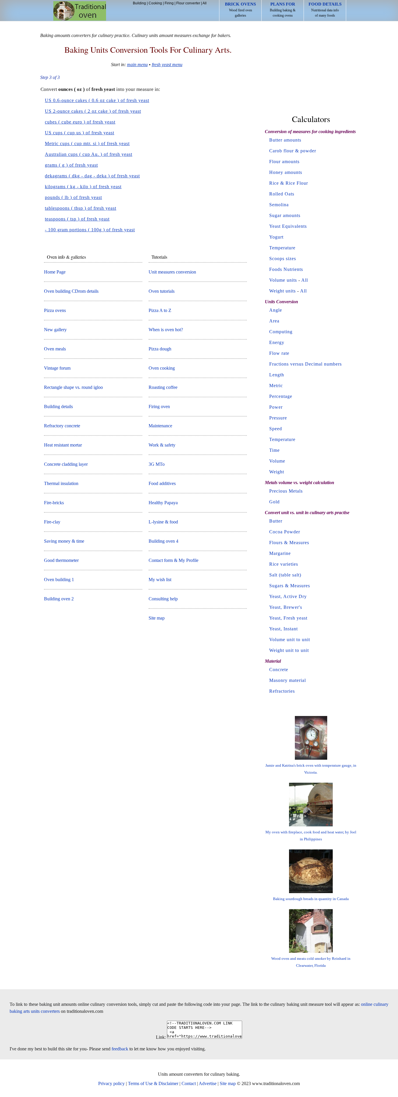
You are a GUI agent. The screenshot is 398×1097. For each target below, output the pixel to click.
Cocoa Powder (284, 531)
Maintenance (160, 425)
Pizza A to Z (160, 310)
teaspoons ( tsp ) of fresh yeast (77, 218)
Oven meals (55, 348)
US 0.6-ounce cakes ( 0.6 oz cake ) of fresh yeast (97, 100)
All (204, 3)
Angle (275, 310)
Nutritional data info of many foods (325, 9)
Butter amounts (285, 139)
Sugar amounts (284, 215)
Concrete (278, 669)
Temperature (282, 247)
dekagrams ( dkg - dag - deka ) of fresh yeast (92, 175)
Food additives (162, 483)
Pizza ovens (55, 310)
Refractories (282, 691)
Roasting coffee (163, 387)
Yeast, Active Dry (288, 596)
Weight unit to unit (289, 650)
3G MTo (157, 464)
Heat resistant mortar (63, 444)
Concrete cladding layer (66, 464)
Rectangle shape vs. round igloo (73, 387)
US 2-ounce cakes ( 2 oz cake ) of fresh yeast (93, 111)
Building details (58, 406)
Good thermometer (61, 560)
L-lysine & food (163, 521)
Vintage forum (57, 368)
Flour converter (188, 3)
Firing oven (159, 406)
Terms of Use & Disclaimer (153, 1083)
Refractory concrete (62, 425)
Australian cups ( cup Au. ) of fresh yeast (88, 154)
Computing (281, 331)
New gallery (55, 329)
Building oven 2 (59, 598)
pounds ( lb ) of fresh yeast (73, 197)
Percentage (280, 396)
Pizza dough (160, 348)
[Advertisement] (311, 69)
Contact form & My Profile (173, 560)
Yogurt (276, 236)
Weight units (282, 290)
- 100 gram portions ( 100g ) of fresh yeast (90, 229)
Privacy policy (111, 1083)
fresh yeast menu (167, 64)
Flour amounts (284, 161)
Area (274, 320)
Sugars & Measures (289, 585)
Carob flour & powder (292, 150)
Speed (275, 428)
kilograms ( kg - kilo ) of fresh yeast (83, 186)
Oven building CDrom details (71, 291)
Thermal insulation (61, 483)
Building (139, 3)
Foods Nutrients (286, 269)
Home (79, 11)
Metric (276, 385)
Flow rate (279, 353)
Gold (274, 501)
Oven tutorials (162, 291)
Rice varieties (283, 564)
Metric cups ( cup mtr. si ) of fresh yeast (87, 143)
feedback (120, 1048)
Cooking (155, 3)
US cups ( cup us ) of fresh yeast (79, 132)
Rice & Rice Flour (288, 183)
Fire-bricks (54, 502)
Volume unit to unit (289, 639)
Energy (276, 342)
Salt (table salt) (285, 574)
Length (276, 374)
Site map (157, 617)
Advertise (207, 1083)
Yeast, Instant (283, 628)
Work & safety (162, 444)
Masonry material (287, 680)
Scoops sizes (282, 258)
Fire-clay (52, 521)
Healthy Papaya (163, 502)
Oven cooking (162, 368)
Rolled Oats (281, 193)
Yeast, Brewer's (285, 607)
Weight (276, 471)
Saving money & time (64, 541)
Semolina (279, 204)
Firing (169, 3)
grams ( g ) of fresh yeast (71, 165)
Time (274, 450)
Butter (275, 520)
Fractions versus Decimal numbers (305, 363)
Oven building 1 (59, 579)
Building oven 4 (163, 541)
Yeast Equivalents (288, 226)
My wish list (160, 579)
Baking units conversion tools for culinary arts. (148, 49)
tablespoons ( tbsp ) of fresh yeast (80, 208)
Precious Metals (286, 490)
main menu (137, 64)
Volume (277, 460)
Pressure (278, 417)
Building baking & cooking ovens (282, 9)
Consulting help (163, 598)
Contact (189, 1083)
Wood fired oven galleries (240, 9)
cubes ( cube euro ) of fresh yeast (80, 121)
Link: (161, 1037)
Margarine (280, 553)
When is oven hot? (166, 329)
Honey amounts (285, 172)
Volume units (283, 280)
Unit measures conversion (172, 271)
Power (276, 407)
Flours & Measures (289, 542)
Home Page (55, 271)
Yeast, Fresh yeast (288, 617)
